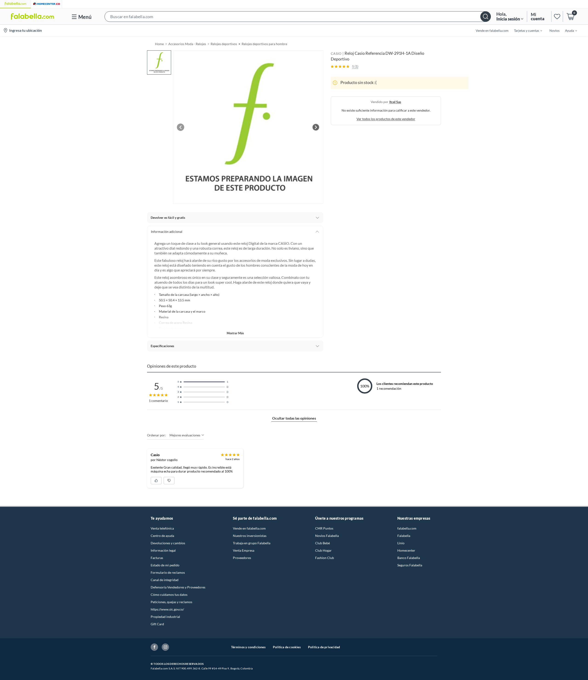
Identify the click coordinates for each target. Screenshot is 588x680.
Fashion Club (324, 558)
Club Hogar (323, 550)
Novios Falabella (327, 536)
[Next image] (315, 127)
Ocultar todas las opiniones (294, 418)
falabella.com (406, 528)
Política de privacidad (324, 647)
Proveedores (242, 558)
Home (159, 44)
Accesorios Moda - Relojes (187, 44)
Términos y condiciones (248, 647)
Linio (400, 543)
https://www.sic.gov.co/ (167, 609)
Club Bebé (322, 543)
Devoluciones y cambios (168, 543)
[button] (298, 16)
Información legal (163, 550)
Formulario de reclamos (168, 572)
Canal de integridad (164, 580)
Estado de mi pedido (165, 565)
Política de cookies (287, 647)
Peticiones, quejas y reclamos (171, 602)
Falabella (403, 536)
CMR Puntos (324, 528)
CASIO (336, 53)
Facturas (157, 558)
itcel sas (395, 102)
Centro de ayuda (162, 536)
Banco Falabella (408, 558)
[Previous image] (180, 127)
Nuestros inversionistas (249, 536)
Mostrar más (235, 333)
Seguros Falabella (409, 565)
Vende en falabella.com (249, 528)
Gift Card (157, 624)
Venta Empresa (243, 550)
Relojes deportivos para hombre (264, 44)
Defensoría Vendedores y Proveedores (178, 587)
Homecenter (406, 550)
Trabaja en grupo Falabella (251, 543)
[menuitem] (525, 30)
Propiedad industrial (165, 617)
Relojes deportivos (224, 44)
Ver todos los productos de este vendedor (385, 119)
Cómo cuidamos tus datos (169, 594)
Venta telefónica (162, 528)
